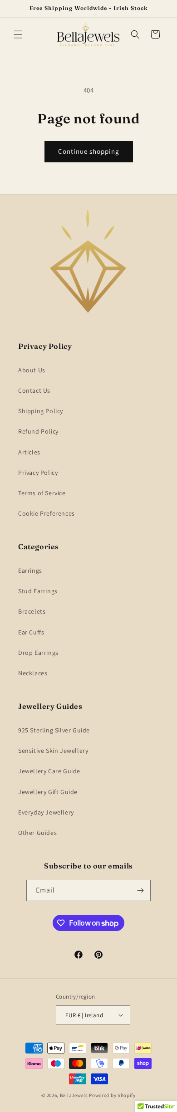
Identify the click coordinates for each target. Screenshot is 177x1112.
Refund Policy (38, 431)
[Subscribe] (140, 890)
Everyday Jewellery (46, 812)
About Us (31, 370)
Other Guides (37, 833)
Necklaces (32, 673)
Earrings (30, 570)
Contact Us (34, 390)
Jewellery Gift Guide (48, 792)
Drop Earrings (38, 653)
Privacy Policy (38, 472)
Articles (29, 452)
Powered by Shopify (112, 1095)
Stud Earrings (38, 591)
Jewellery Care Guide (49, 771)
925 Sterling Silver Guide (54, 730)
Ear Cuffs (31, 632)
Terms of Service (42, 493)
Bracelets (31, 611)
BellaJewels (74, 1095)
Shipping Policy (40, 411)
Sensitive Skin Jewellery (53, 750)
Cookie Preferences (46, 513)
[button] (18, 34)
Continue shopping (88, 151)
